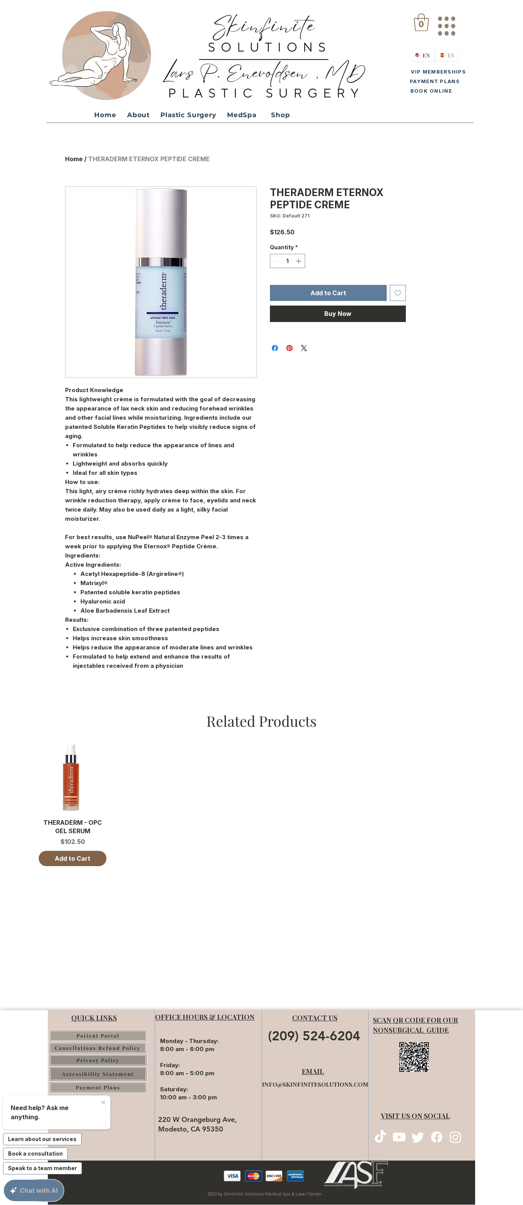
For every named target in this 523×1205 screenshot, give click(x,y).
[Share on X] (304, 348)
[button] (421, 22)
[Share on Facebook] (274, 348)
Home (74, 159)
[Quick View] (72, 778)
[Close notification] (103, 1102)
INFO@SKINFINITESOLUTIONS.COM (315, 1084)
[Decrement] (276, 261)
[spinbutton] (287, 261)
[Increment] (299, 261)
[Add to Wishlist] (398, 293)
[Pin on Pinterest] (289, 348)
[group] (261, 805)
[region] (446, 23)
